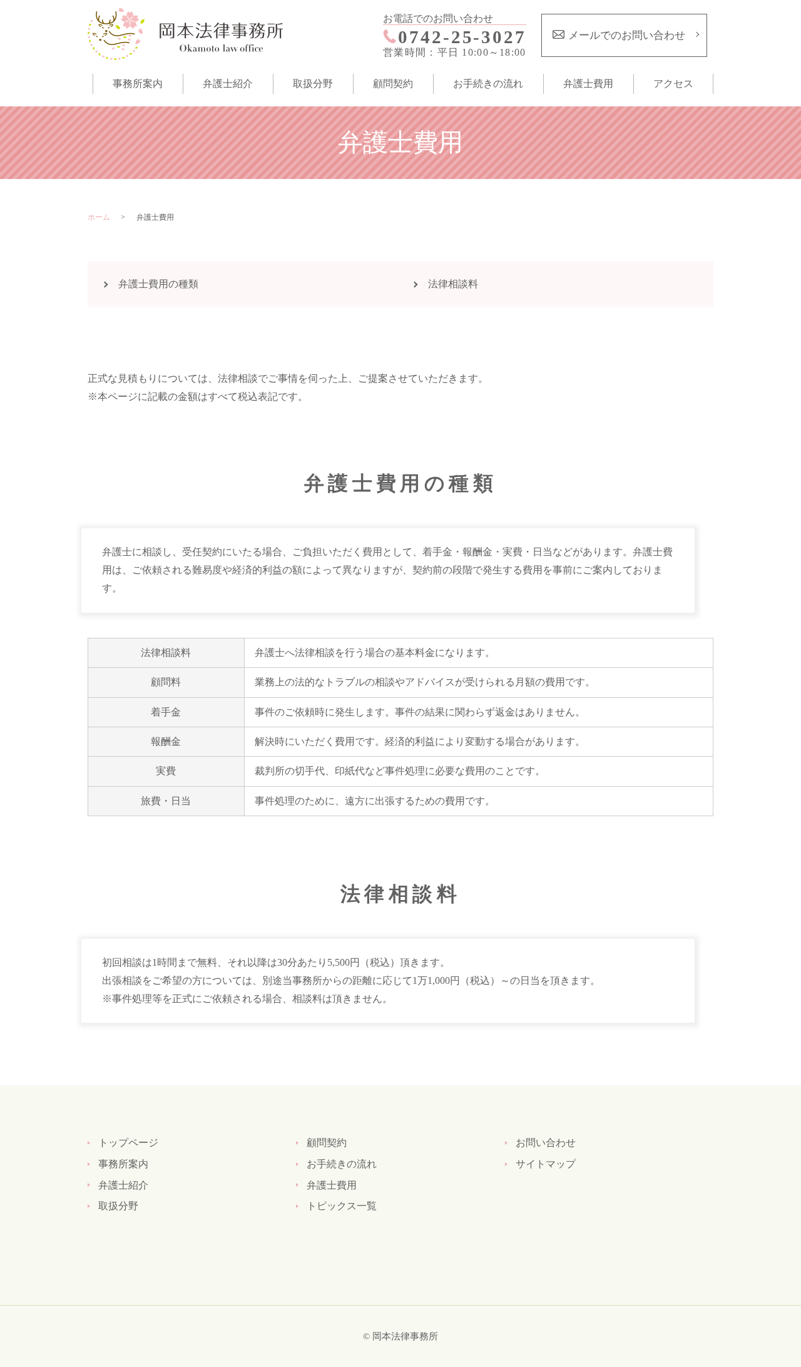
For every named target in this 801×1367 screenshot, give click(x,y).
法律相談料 (453, 284)
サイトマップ (546, 1164)
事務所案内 (138, 83)
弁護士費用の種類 (158, 284)
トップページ (128, 1142)
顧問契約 (393, 83)
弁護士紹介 (228, 83)
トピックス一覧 (342, 1206)
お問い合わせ (546, 1142)
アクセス (673, 83)
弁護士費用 (588, 83)
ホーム (99, 217)
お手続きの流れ (488, 83)
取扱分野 (313, 83)
